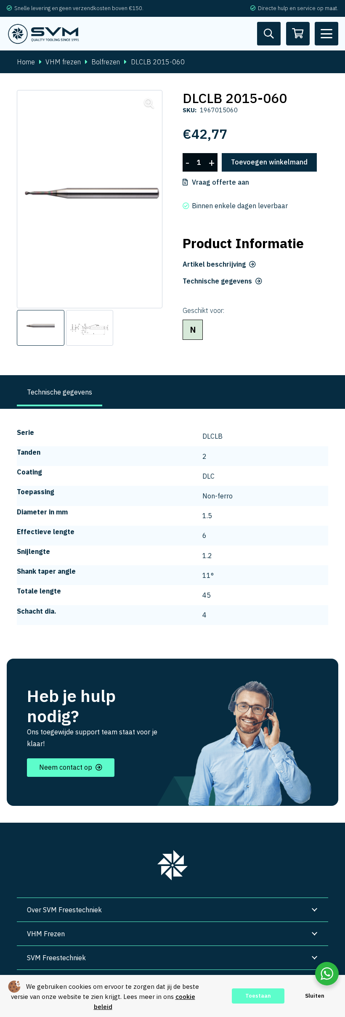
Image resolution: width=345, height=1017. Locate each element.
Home (26, 62)
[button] (326, 34)
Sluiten (314, 995)
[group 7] (172, 865)
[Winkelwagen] (298, 33)
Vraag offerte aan (220, 182)
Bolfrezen (105, 62)
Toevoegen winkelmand (269, 162)
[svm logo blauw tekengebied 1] (44, 34)
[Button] (269, 33)
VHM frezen (63, 62)
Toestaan (258, 995)
